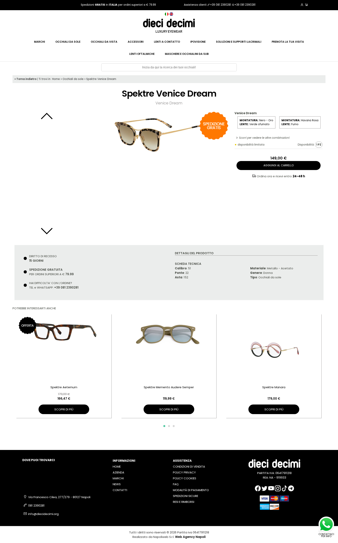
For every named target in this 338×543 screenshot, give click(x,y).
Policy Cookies (184, 478)
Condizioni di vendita (189, 466)
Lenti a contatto (167, 42)
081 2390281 (36, 505)
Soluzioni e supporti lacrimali (238, 42)
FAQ (176, 484)
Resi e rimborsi (183, 502)
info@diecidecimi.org (43, 514)
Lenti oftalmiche (142, 54)
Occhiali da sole (67, 42)
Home (56, 79)
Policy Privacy (184, 472)
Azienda (118, 472)
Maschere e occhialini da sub (187, 54)
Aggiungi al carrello (278, 165)
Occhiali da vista (104, 42)
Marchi (39, 42)
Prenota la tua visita (288, 42)
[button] (164, 426)
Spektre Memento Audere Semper (169, 387)
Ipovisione (198, 42)
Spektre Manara (273, 387)
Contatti (120, 490)
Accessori (136, 42)
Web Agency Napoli (190, 537)
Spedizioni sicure (185, 496)
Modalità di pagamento (191, 490)
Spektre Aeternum (63, 387)
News (117, 484)
